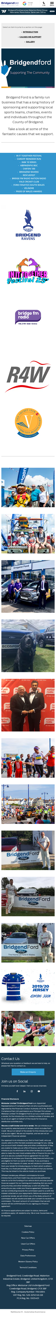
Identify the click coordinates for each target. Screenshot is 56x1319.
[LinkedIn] (24, 1091)
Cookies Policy (28, 1232)
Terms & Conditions (28, 1267)
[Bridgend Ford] (9, 4)
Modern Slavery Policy (28, 1261)
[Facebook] (17, 1091)
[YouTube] (39, 1091)
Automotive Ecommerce (34, 1311)
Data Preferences (28, 1255)
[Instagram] (32, 1091)
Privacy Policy (28, 1249)
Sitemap (28, 1226)
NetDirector (16, 1311)
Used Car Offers (28, 1243)
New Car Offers (28, 1237)
